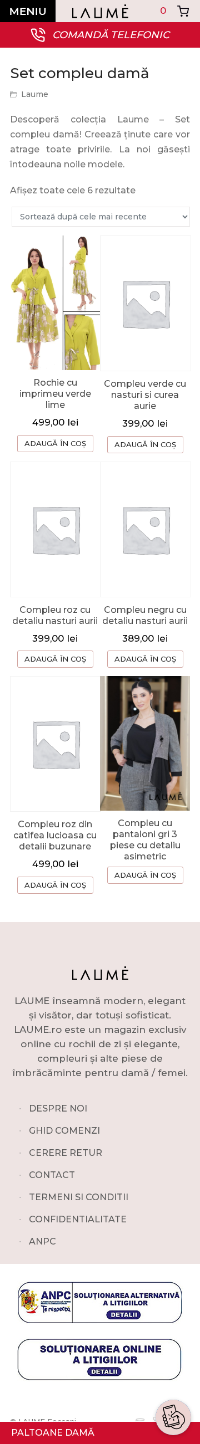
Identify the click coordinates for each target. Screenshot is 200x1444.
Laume (34, 94)
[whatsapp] (173, 1328)
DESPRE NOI (58, 1108)
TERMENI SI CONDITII (78, 1197)
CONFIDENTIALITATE (78, 1219)
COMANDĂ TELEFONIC (110, 35)
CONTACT (52, 1175)
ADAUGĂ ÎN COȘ (55, 443)
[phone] (173, 1382)
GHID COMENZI (64, 1130)
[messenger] (173, 1355)
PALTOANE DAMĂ (52, 1432)
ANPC (42, 1241)
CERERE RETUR (65, 1153)
